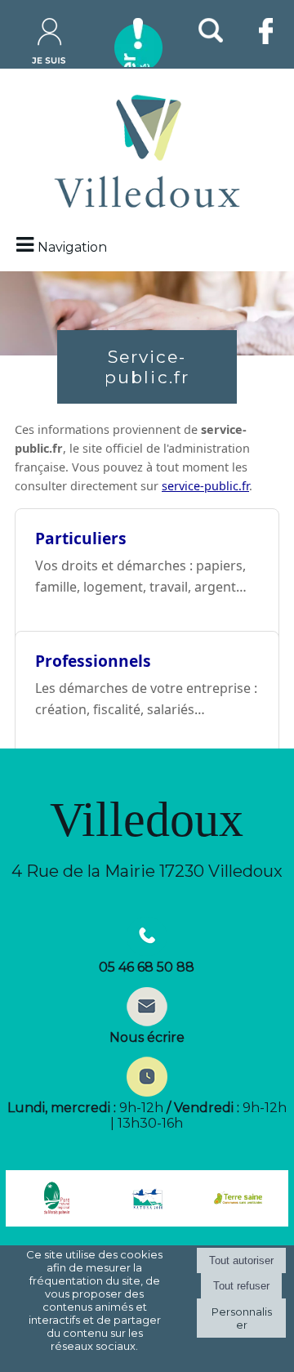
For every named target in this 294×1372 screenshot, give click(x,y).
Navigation (72, 247)
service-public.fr (205, 486)
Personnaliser (242, 1318)
